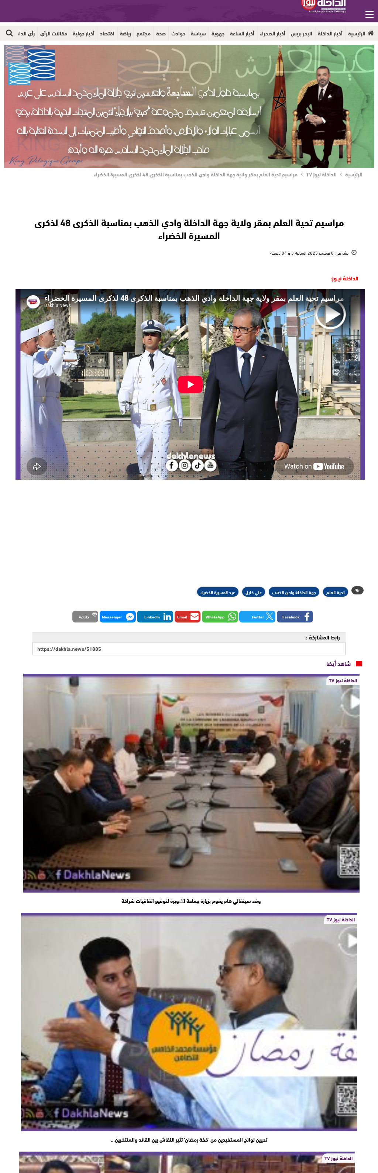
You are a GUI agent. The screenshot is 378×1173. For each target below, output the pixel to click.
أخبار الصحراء (272, 33)
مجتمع (144, 33)
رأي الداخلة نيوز (19, 33)
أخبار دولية (83, 33)
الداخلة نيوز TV (343, 680)
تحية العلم (335, 592)
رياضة (125, 33)
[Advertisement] (189, 533)
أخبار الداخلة (330, 33)
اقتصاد (107, 33)
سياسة (198, 33)
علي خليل (253, 592)
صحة (161, 33)
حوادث (178, 33)
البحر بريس (301, 33)
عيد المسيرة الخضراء (217, 592)
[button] (295, 616)
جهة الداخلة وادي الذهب (294, 592)
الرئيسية (356, 33)
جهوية (218, 33)
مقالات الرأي (53, 33)
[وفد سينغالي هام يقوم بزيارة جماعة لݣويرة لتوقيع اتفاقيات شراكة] (191, 783)
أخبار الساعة (242, 33)
